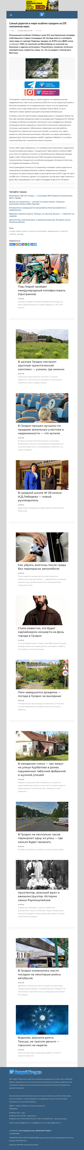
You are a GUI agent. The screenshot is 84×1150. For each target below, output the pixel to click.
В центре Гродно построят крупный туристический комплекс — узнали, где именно (41, 365)
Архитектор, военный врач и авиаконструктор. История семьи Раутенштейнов (39, 896)
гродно (19, 231)
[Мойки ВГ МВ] (42, 5)
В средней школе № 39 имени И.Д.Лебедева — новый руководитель (40, 496)
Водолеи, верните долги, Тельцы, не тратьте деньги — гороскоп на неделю (39, 1041)
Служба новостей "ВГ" (25, 30)
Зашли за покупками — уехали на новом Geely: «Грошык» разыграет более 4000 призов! (37, 203)
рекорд (20, 234)
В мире (12, 30)
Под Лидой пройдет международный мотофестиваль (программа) (41, 290)
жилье (32, 231)
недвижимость (53, 231)
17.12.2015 (39, 30)
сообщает (14, 44)
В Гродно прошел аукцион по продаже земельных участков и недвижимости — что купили (41, 429)
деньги (26, 231)
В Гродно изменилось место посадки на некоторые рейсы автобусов (39, 974)
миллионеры (41, 231)
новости (64, 231)
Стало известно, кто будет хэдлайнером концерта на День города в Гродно (41, 632)
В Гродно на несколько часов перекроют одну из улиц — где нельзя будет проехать (40, 838)
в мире (12, 231)
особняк (12, 234)
